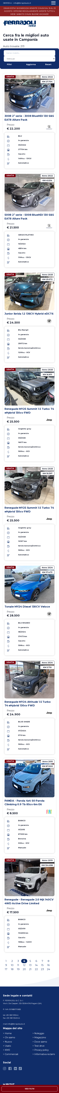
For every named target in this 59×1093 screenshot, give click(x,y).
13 (30, 965)
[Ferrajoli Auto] (19, 23)
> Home (7, 1033)
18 (12, 969)
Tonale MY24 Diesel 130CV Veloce (27, 606)
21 (30, 969)
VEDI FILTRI (29, 1089)
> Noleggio (38, 1033)
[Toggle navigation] (54, 4)
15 (42, 965)
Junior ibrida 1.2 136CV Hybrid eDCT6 (29, 313)
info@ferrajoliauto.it (22, 3)
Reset (48, 64)
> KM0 (6, 1050)
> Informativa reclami (44, 1054)
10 (12, 965)
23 (42, 969)
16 (48, 965)
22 (36, 969)
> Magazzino (39, 1037)
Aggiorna (31, 64)
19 (18, 969)
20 (24, 969)
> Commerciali (10, 1054)
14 (36, 965)
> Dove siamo (40, 1041)
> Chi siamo (9, 1037)
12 (24, 965)
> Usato (7, 1045)
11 (18, 965)
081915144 (7, 3)
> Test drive (38, 1045)
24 (48, 969)
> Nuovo (7, 1041)
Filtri (9, 64)
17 (6, 969)
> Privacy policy (41, 1050)
